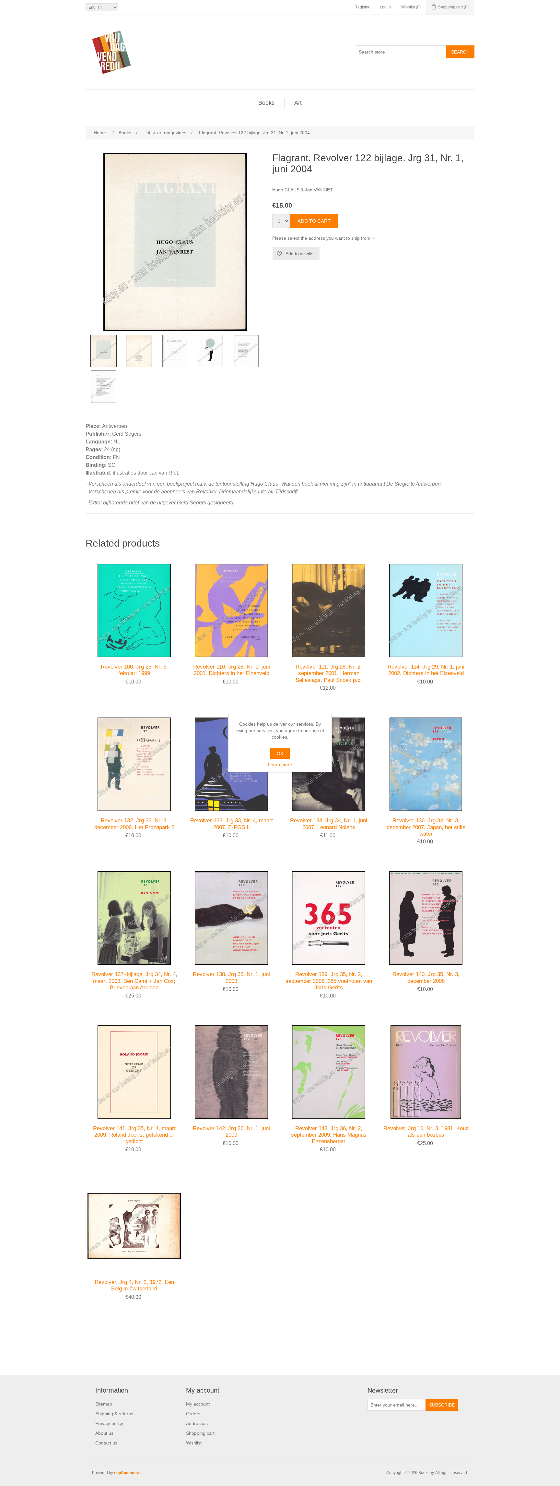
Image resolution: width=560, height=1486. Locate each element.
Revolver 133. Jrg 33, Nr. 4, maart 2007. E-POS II (231, 823)
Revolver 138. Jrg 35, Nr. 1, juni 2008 (231, 977)
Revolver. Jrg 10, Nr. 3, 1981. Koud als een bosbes (426, 1131)
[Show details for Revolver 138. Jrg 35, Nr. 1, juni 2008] (231, 918)
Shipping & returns (114, 1413)
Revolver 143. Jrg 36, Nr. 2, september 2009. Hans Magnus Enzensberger (329, 1135)
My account (198, 1404)
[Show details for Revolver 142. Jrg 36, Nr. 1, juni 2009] (231, 1072)
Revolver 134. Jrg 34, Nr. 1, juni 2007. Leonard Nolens (328, 823)
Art (298, 103)
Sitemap (103, 1404)
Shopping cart (200, 1433)
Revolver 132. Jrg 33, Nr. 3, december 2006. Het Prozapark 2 (134, 823)
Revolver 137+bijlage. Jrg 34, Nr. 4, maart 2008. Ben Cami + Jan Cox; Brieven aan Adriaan (134, 981)
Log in (385, 7)
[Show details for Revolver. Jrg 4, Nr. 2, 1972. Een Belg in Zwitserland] (134, 1226)
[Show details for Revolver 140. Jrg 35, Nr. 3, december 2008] (425, 918)
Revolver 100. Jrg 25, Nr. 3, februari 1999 (134, 670)
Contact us (106, 1442)
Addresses (197, 1423)
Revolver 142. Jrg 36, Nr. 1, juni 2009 (231, 1131)
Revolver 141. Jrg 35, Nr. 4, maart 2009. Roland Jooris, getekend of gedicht (134, 1135)
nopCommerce (128, 1472)
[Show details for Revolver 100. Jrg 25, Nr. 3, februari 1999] (134, 610)
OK (280, 753)
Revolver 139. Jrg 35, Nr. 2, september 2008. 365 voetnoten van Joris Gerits (329, 981)
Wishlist (194, 1442)
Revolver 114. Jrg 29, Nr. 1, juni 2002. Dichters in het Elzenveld (426, 670)
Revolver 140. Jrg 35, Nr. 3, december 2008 (426, 977)
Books (266, 103)
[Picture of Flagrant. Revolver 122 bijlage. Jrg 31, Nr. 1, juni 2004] (103, 351)
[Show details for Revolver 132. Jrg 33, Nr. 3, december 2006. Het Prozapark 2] (134, 764)
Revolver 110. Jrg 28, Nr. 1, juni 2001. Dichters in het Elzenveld (231, 670)
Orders (193, 1413)
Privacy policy (109, 1423)
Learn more (280, 764)
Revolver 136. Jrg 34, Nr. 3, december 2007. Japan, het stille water (426, 827)
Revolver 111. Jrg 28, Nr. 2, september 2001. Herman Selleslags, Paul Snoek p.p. (329, 673)
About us (104, 1433)
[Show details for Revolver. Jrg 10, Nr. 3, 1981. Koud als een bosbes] (425, 1072)
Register (362, 7)
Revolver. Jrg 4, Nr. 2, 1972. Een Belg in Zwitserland (134, 1285)
